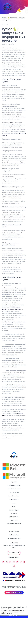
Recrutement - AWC (14, 489)
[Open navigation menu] (24, 7)
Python (11, 123)
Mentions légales (14, 510)
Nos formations (14, 531)
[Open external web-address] (14, 467)
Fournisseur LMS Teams (14, 538)
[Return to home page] (7, 7)
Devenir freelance (14, 496)
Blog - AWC (14, 520)
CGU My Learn (14, 499)
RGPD (14, 506)
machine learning (14, 309)
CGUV (14, 503)
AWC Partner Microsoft (14, 524)
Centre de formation (14, 485)
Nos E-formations (14, 535)
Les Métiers (14, 513)
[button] (14, 553)
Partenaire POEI (14, 517)
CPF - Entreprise (14, 492)
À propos (14, 482)
